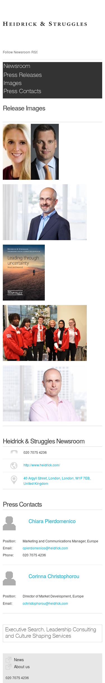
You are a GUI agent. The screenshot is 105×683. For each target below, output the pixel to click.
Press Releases (23, 76)
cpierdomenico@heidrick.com (45, 547)
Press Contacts (22, 92)
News (19, 659)
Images (13, 84)
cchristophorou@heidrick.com (45, 603)
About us (22, 666)
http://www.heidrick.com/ (42, 464)
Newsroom (17, 67)
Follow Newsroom (16, 51)
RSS (34, 51)
